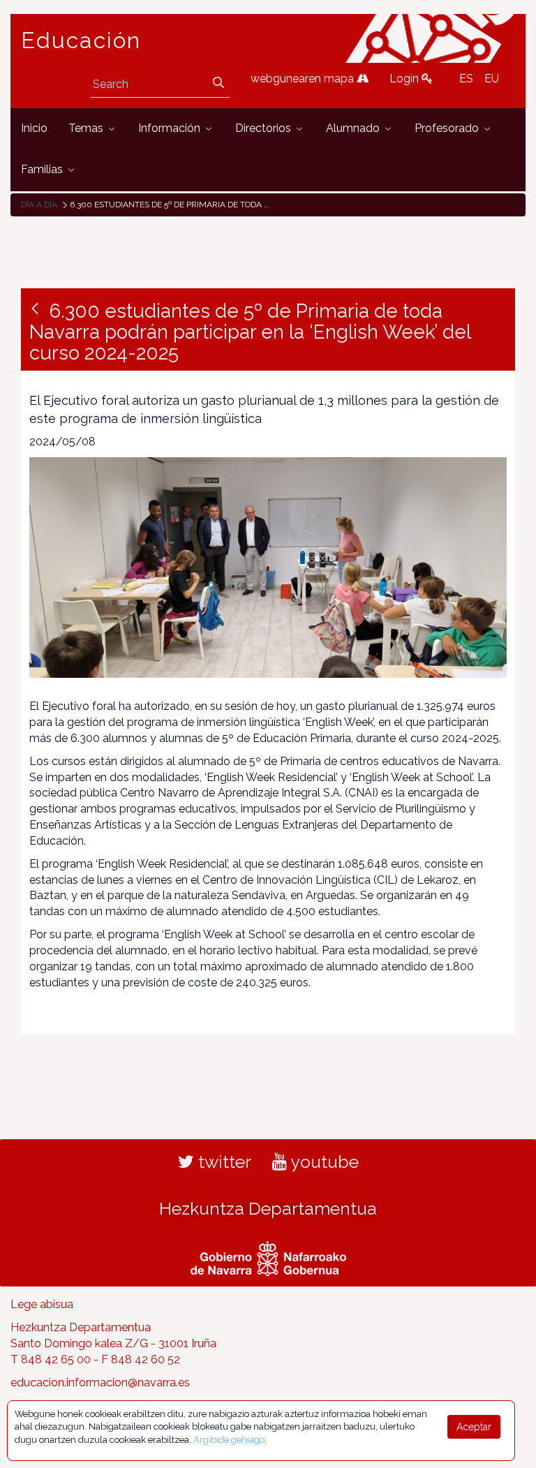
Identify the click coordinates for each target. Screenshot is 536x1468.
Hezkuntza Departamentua (268, 1208)
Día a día (39, 204)
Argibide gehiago (229, 1439)
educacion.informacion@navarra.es (100, 1382)
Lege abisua (41, 1304)
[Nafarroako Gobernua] (268, 1257)
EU (491, 78)
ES (466, 78)
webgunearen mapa (304, 78)
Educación (81, 40)
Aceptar (473, 1426)
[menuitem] (34, 128)
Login (405, 78)
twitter (222, 1161)
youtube (323, 1161)
